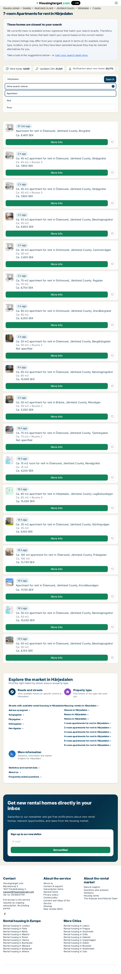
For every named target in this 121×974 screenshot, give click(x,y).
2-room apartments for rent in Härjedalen (86, 727)
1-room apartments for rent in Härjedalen (86, 723)
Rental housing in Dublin (76, 942)
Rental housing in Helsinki (77, 937)
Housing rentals (11, 8)
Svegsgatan (15, 714)
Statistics (89, 892)
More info (57, 142)
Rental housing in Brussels (77, 945)
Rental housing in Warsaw (16, 945)
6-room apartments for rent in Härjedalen (86, 745)
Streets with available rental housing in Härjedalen (36, 705)
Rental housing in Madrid (16, 934)
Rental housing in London (16, 925)
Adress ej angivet (18, 710)
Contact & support (53, 886)
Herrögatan (15, 728)
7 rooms (96, 8)
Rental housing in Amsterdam (79, 948)
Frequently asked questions (24, 776)
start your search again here (71, 55)
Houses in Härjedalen (75, 710)
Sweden (27, 8)
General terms (50, 891)
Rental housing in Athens (16, 951)
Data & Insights (92, 887)
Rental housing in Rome (15, 937)
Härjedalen (83, 8)
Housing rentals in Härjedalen (80, 705)
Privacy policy (50, 894)
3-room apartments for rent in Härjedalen (86, 732)
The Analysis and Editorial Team (100, 898)
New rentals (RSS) (53, 909)
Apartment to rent (44, 8)
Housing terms (91, 895)
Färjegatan (14, 719)
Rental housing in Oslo (75, 951)
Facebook (5, 914)
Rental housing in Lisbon (76, 925)
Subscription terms (53, 889)
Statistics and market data (23, 767)
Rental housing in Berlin (15, 931)
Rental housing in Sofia (76, 934)
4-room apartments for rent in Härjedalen (86, 736)
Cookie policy (50, 897)
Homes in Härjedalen (75, 718)
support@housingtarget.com (18, 891)
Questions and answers (96, 890)
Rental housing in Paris (15, 928)
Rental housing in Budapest (17, 948)
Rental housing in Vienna (16, 940)
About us (14, 772)
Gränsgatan (15, 723)
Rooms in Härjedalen (75, 714)
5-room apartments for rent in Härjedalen (86, 740)
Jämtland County (65, 8)
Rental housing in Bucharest (17, 942)
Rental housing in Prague (77, 928)
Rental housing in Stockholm (78, 931)
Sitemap (47, 906)
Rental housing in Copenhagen (80, 940)
